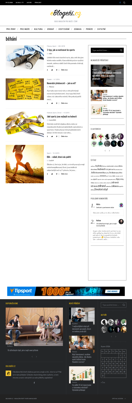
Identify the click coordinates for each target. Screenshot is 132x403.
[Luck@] (124, 329)
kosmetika (100, 172)
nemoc (98, 176)
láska (117, 173)
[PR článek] (94, 136)
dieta (120, 166)
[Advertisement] (107, 263)
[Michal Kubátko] (120, 143)
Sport (54, 46)
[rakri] (107, 136)
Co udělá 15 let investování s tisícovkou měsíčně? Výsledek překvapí (112, 112)
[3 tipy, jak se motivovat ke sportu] (25, 58)
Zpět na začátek (117, 398)
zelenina (108, 186)
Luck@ (51, 160)
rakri (50, 53)
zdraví (102, 185)
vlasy (92, 183)
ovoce (103, 175)
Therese (51, 87)
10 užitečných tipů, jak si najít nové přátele (106, 225)
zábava (114, 186)
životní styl (101, 189)
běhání (105, 166)
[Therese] (107, 143)
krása (112, 172)
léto (120, 173)
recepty (117, 176)
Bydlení (94, 69)
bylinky (99, 165)
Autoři (29, 2)
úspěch (121, 186)
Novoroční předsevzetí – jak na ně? (61, 83)
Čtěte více (64, 70)
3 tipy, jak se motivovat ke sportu (61, 50)
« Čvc (103, 382)
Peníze (105, 94)
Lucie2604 (52, 120)
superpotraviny (111, 179)
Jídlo (93, 172)
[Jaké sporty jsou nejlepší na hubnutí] (25, 124)
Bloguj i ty (20, 2)
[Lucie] (120, 136)
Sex (92, 179)
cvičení (116, 166)
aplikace (93, 166)
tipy (118, 179)
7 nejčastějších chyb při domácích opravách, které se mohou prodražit (106, 75)
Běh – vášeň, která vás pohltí (59, 157)
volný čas (97, 182)
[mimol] (114, 143)
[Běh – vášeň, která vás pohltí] (25, 164)
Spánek (99, 179)
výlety (104, 182)
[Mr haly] (124, 322)
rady (113, 176)
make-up (93, 176)
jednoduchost (118, 169)
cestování (110, 166)
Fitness (49, 46)
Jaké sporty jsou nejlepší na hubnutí (62, 116)
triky (122, 179)
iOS (107, 169)
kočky (107, 173)
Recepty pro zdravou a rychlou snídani (21, 350)
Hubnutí (49, 113)
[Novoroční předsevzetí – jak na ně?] (25, 89)
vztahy (101, 183)
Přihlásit (38, 2)
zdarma (109, 183)
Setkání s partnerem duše (105, 207)
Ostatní (49, 79)
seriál (121, 176)
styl (106, 179)
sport (95, 179)
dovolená (94, 169)
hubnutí (101, 169)
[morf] (100, 136)
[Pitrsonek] (94, 143)
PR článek (9, 2)
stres (103, 179)
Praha (110, 176)
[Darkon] (114, 136)
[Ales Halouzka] (100, 143)
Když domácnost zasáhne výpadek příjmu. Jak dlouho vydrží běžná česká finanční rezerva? (113, 98)
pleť (107, 176)
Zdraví (59, 113)
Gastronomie (11, 346)
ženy (92, 190)
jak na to (112, 169)
